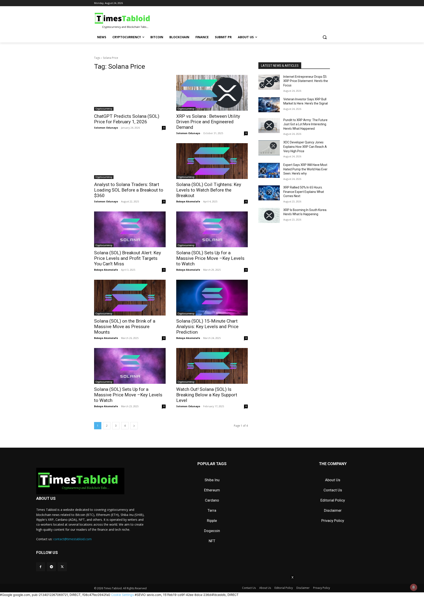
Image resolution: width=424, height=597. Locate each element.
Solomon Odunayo (106, 127)
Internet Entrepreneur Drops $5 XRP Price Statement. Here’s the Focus (305, 81)
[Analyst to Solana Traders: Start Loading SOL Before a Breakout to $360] (130, 161)
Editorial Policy (332, 500)
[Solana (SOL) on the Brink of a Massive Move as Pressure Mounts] (130, 298)
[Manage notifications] (413, 587)
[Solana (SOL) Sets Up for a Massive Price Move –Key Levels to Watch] (212, 229)
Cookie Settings (122, 595)
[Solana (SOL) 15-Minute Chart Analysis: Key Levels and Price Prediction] (212, 298)
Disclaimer (333, 510)
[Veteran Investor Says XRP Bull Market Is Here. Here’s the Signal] (269, 104)
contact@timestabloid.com (72, 539)
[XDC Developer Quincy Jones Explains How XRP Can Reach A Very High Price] (269, 147)
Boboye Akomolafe (188, 201)
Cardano (212, 500)
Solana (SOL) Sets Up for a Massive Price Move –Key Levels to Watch (210, 258)
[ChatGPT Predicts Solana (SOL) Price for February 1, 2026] (130, 93)
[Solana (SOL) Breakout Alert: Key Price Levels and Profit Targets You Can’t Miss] (130, 229)
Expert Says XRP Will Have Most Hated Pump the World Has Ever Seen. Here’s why (305, 169)
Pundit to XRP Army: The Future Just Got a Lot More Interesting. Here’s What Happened (305, 124)
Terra (212, 510)
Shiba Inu (212, 480)
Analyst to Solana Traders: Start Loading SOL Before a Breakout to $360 (128, 190)
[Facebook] (40, 567)
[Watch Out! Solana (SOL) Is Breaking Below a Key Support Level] (212, 366)
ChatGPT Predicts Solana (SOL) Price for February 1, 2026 (126, 119)
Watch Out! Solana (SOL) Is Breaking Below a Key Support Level (206, 395)
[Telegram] (51, 567)
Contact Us (333, 490)
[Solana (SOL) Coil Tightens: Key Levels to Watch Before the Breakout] (212, 161)
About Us (332, 480)
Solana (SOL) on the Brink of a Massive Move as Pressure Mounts (124, 326)
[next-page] (134, 425)
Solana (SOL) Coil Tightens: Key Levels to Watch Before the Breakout (208, 190)
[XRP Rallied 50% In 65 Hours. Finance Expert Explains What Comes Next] (269, 192)
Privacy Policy (332, 520)
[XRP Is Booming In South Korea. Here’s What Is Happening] (269, 215)
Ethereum (212, 490)
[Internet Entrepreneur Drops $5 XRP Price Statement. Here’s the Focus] (269, 82)
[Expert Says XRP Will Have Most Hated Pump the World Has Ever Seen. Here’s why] (269, 170)
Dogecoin (212, 531)
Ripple (212, 520)
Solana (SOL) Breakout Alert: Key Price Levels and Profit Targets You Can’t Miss (127, 258)
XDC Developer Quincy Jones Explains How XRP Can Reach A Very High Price (305, 147)
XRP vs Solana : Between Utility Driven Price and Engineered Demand (208, 122)
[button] (324, 37)
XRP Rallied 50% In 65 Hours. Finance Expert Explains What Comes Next (303, 192)
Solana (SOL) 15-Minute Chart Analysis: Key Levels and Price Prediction (207, 326)
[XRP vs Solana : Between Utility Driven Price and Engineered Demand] (212, 93)
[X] (62, 567)
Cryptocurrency (103, 108)
